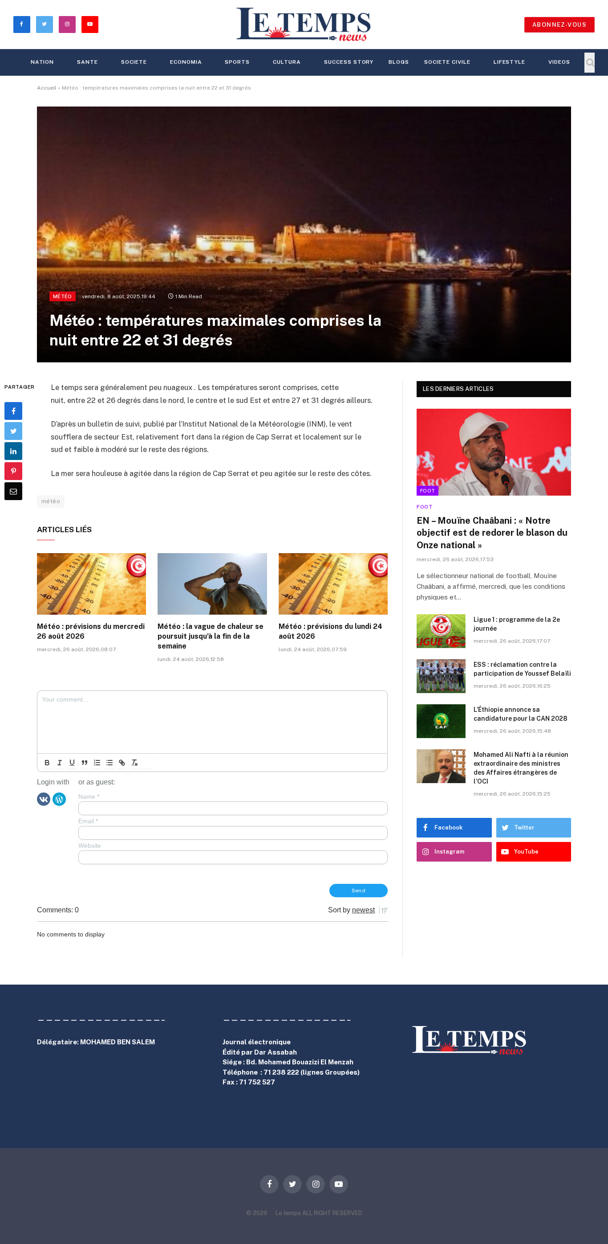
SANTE (87, 62)
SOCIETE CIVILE (447, 62)
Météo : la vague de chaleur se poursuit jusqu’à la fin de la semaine (210, 636)
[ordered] (97, 762)
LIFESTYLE (510, 62)
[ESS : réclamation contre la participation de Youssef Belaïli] (441, 676)
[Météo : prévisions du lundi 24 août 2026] (333, 584)
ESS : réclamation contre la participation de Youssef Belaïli (522, 669)
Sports (237, 62)
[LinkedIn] (13, 451)
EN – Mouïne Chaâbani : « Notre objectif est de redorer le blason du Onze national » (492, 532)
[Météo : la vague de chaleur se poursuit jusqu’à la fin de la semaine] (212, 584)
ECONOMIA (186, 62)
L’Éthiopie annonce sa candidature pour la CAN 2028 (520, 714)
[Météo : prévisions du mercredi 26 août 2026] (91, 584)
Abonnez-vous (559, 24)
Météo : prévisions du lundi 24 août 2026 (330, 631)
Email (88, 821)
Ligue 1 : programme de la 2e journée (517, 624)
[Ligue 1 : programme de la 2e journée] (441, 631)
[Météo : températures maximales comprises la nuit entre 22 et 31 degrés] (304, 234)
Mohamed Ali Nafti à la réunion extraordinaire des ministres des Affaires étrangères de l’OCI (521, 768)
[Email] (13, 491)
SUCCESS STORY (348, 62)
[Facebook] (13, 411)
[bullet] (109, 762)
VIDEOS (559, 62)
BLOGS (399, 62)
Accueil (47, 88)
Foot (427, 490)
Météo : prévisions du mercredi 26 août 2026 (91, 631)
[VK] (43, 798)
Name (88, 796)
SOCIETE (134, 62)
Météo (62, 296)
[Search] (589, 63)
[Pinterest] (13, 471)
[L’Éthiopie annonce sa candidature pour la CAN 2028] (441, 721)
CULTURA (287, 62)
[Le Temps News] (303, 24)
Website (89, 845)
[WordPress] (59, 798)
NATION (42, 62)
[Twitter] (13, 431)
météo (50, 501)
